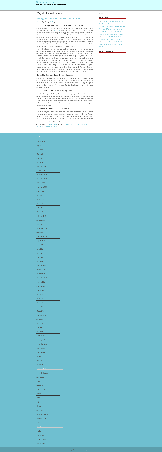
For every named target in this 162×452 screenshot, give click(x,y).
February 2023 (41, 315)
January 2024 (41, 270)
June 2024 (40, 249)
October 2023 (40, 282)
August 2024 (40, 241)
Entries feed (40, 435)
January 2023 (41, 319)
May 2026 (39, 154)
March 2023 (40, 311)
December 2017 (41, 360)
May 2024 (39, 253)
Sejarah (39, 402)
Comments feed (41, 439)
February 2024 (41, 265)
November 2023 (41, 278)
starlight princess (42, 414)
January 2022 (41, 340)
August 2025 (40, 191)
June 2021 (40, 356)
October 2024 (40, 232)
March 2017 (40, 365)
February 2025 (41, 216)
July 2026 (39, 146)
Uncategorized (52, 124)
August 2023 (40, 290)
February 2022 (41, 336)
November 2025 (41, 179)
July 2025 (39, 195)
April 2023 (39, 307)
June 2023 (40, 298)
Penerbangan (41, 389)
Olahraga (39, 385)
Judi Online (40, 377)
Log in (38, 431)
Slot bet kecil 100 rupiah (72, 124)
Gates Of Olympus (42, 373)
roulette (38, 394)
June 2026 (40, 150)
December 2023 (41, 274)
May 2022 (39, 323)
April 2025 (39, 208)
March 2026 (40, 162)
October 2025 (40, 183)
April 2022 (39, 327)
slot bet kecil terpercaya (50, 126)
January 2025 (41, 220)
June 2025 (40, 199)
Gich (51, 22)
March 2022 (40, 332)
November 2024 (41, 228)
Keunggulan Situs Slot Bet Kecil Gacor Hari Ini (59, 18)
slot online (39, 410)
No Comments (61, 22)
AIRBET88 (56, 30)
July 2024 (39, 245)
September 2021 (42, 352)
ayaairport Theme (73, 450)
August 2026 (40, 142)
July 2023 (39, 294)
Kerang (38, 381)
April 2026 (39, 158)
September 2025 (42, 187)
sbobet (38, 398)
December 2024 (41, 224)
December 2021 (41, 344)
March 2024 (40, 261)
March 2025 (40, 212)
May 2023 (39, 303)
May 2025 (39, 204)
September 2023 (42, 286)
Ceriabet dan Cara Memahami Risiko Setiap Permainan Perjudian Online (111, 44)
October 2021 (40, 348)
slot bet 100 (40, 406)
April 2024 (39, 257)
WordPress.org (41, 443)
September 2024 (42, 237)
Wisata (38, 422)
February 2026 (41, 166)
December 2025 (41, 175)
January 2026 (41, 170)
